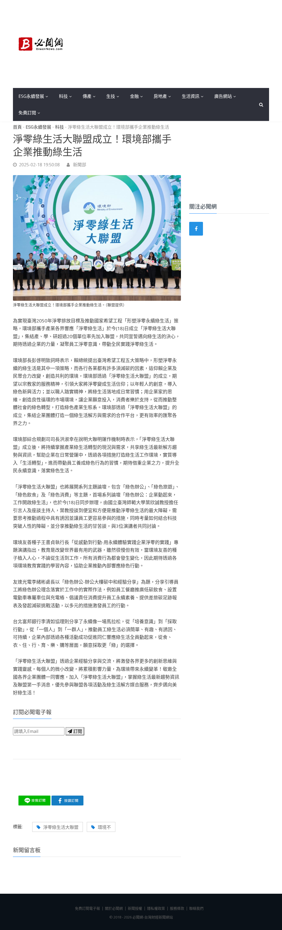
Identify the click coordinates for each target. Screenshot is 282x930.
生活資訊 (190, 96)
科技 (63, 96)
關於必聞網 (114, 908)
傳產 (87, 96)
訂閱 (77, 731)
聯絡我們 (196, 908)
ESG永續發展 (31, 96)
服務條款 (177, 908)
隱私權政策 (156, 908)
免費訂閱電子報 (87, 908)
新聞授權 (135, 908)
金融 (134, 96)
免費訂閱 (27, 113)
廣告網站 (223, 96)
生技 (110, 96)
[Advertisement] (174, 43)
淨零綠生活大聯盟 (60, 827)
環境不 (104, 827)
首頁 (17, 127)
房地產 (160, 96)
